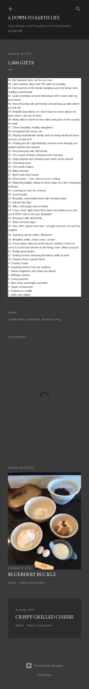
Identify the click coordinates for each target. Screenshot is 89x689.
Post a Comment (32, 583)
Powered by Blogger (48, 665)
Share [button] (12, 312)
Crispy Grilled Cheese (44, 617)
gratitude (33, 319)
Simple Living (51, 319)
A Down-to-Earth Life (34, 17)
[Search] (78, 8)
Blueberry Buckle (32, 574)
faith (21, 319)
